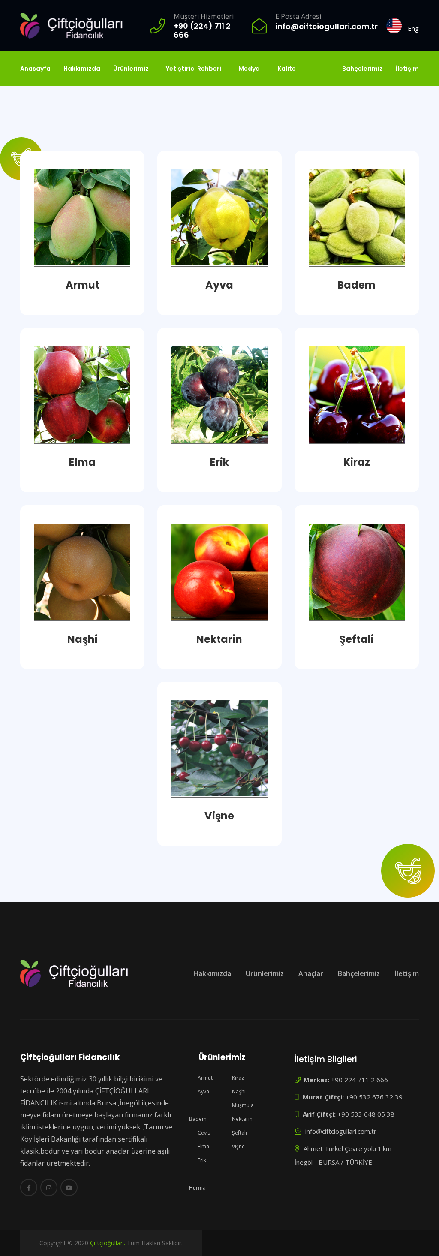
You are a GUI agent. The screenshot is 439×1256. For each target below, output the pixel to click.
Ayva (202, 1091)
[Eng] (394, 25)
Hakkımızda (81, 68)
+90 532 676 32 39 (352, 1097)
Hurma (197, 1187)
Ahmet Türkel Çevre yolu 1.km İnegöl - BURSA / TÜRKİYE (343, 1155)
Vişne (238, 1146)
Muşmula (242, 1105)
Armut (204, 1077)
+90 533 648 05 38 (347, 1114)
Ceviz (203, 1132)
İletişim (407, 68)
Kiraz (237, 1077)
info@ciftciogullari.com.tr (340, 1131)
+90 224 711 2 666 (346, 1079)
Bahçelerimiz (362, 68)
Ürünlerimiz (265, 973)
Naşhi (238, 1091)
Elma (202, 1146)
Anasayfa (35, 68)
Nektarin (242, 1119)
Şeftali (239, 1132)
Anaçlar (310, 973)
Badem (198, 1119)
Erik (201, 1160)
